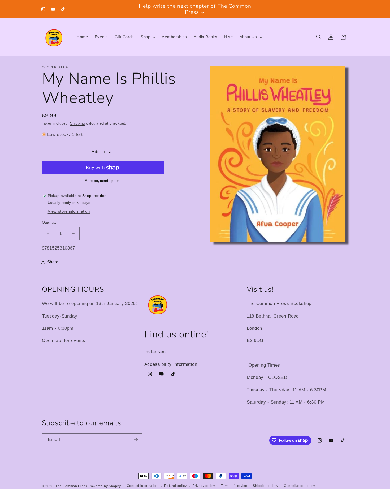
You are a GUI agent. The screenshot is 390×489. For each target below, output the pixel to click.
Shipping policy (265, 486)
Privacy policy (203, 486)
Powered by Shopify (105, 486)
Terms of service (234, 486)
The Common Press (71, 486)
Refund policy (175, 486)
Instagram (155, 351)
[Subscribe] (135, 439)
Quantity (49, 223)
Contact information (143, 486)
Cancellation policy (299, 486)
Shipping (77, 123)
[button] (147, 37)
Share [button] (52, 262)
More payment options (103, 181)
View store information (69, 211)
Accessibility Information (170, 364)
